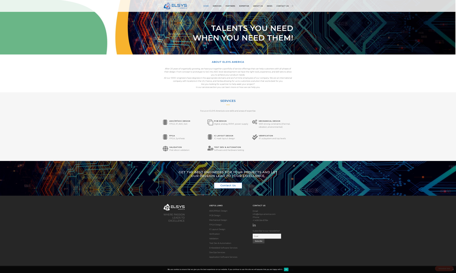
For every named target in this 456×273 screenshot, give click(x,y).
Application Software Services (223, 257)
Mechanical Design (218, 220)
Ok (286, 269)
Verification (214, 234)
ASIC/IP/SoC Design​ (218, 211)
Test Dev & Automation (220, 243)
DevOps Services (217, 252)
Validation (213, 238)
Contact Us (228, 185)
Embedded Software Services (223, 248)
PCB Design (214, 215)
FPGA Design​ (215, 225)
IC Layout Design (217, 229)
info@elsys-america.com (264, 214)
